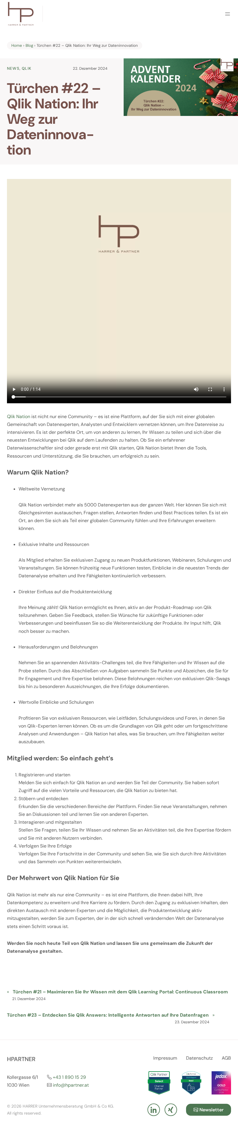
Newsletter (210, 1110)
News (13, 68)
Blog (29, 45)
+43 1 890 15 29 (69, 1077)
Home (16, 45)
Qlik (26, 68)
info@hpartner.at (71, 1085)
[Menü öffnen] (227, 13)
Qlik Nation (18, 416)
